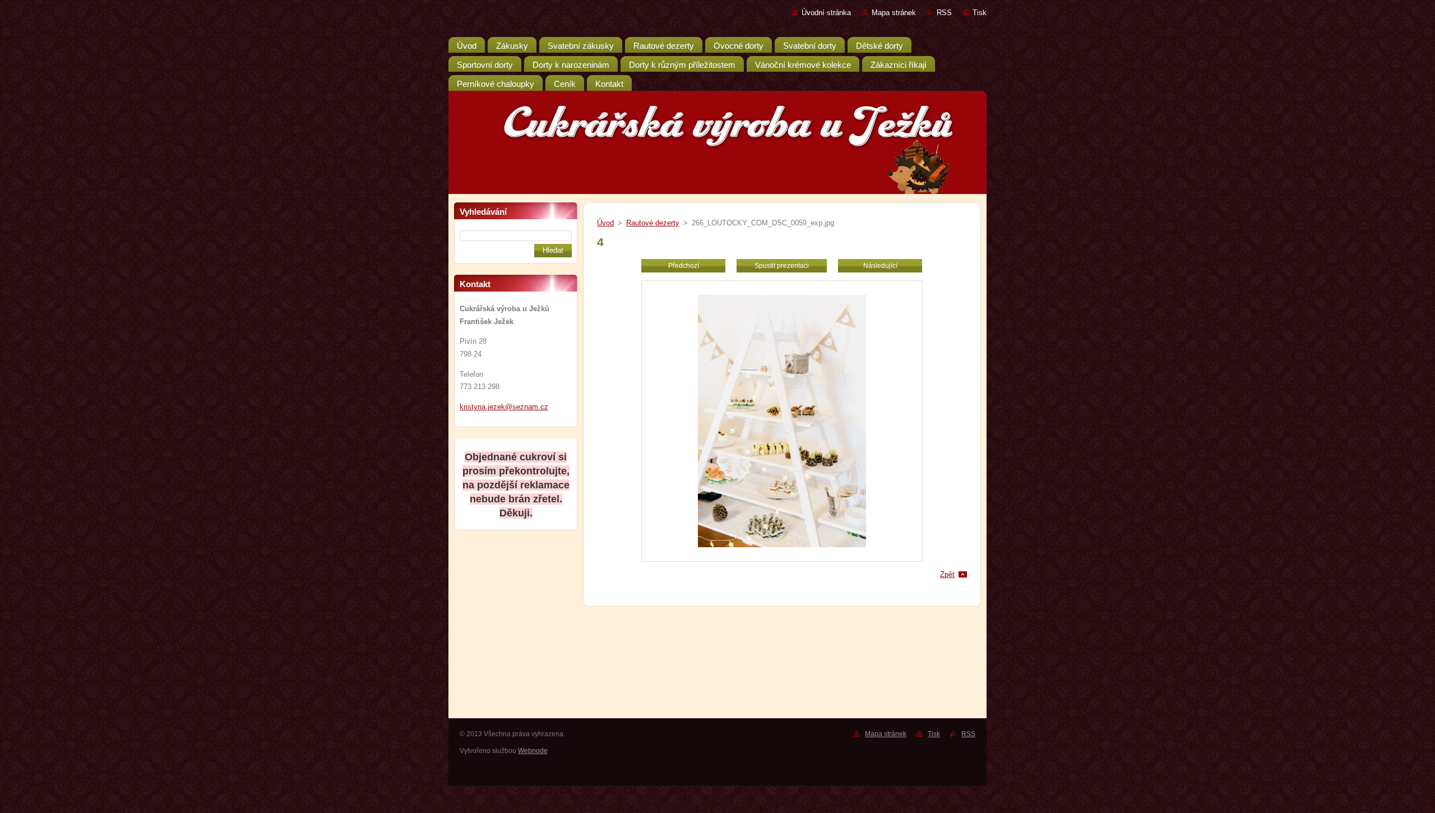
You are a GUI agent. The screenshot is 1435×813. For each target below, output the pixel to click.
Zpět (947, 574)
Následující (880, 266)
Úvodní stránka (826, 12)
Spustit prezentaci (781, 266)
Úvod (605, 223)
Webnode (533, 751)
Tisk (980, 12)
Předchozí (683, 266)
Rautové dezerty (652, 223)
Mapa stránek (894, 12)
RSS (944, 12)
